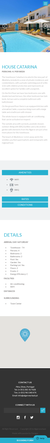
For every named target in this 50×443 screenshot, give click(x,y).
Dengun (34, 433)
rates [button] (25, 199)
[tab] (25, 172)
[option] (25, 26)
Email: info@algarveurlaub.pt (25, 395)
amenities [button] (25, 172)
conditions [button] (25, 204)
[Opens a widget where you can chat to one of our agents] (40, 438)
